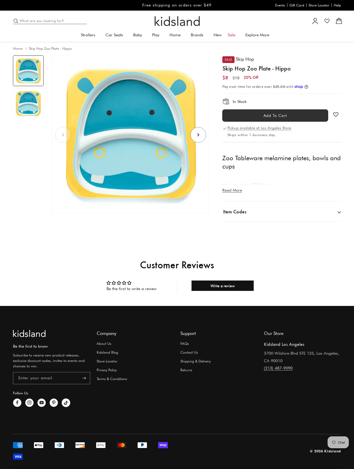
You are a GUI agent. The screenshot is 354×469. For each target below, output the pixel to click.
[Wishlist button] (336, 114)
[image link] (29, 333)
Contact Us (189, 352)
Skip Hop (245, 59)
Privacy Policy (107, 370)
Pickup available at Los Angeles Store (259, 128)
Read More (232, 190)
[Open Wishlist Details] (327, 21)
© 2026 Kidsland (325, 451)
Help (337, 5)
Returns (186, 370)
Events (280, 5)
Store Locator (319, 5)
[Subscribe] (84, 378)
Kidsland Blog (107, 352)
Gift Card (296, 5)
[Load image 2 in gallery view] (28, 103)
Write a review (222, 285)
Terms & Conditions (112, 379)
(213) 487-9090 (278, 368)
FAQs (184, 343)
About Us (104, 343)
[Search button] (16, 21)
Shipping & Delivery (195, 361)
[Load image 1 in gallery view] (28, 70)
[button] (90, 35)
